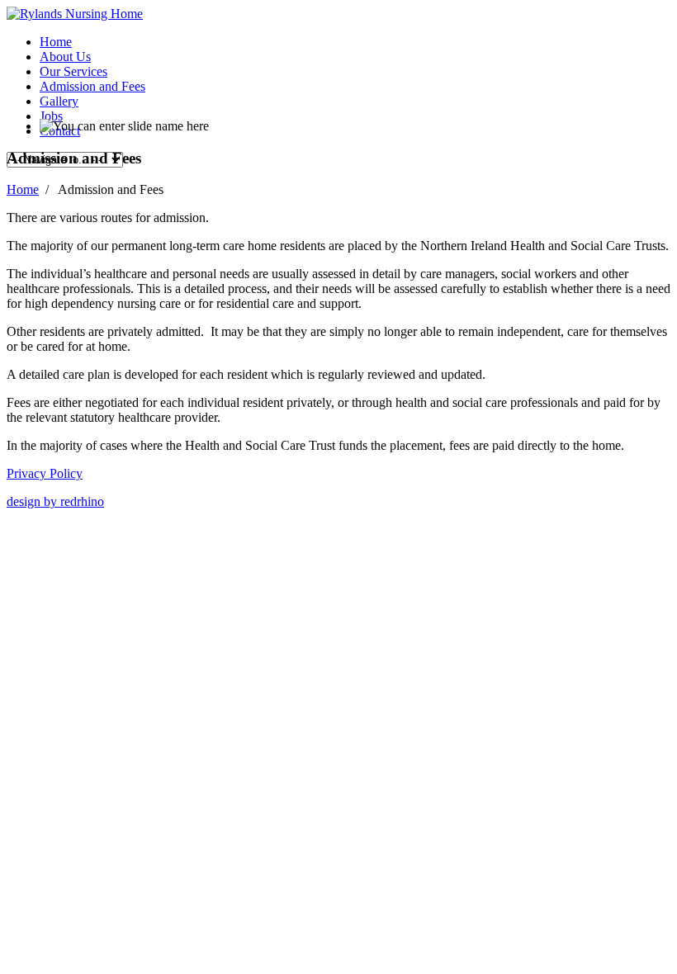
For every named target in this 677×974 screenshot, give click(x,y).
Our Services (73, 71)
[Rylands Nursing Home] (75, 14)
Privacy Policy (45, 473)
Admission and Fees (92, 86)
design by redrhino (55, 501)
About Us (65, 57)
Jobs (51, 116)
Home (56, 42)
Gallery (59, 101)
